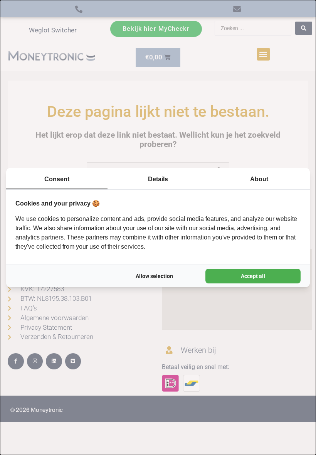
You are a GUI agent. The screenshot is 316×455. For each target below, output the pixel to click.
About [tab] (259, 179)
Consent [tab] (56, 179)
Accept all (253, 276)
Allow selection (154, 276)
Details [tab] (158, 179)
